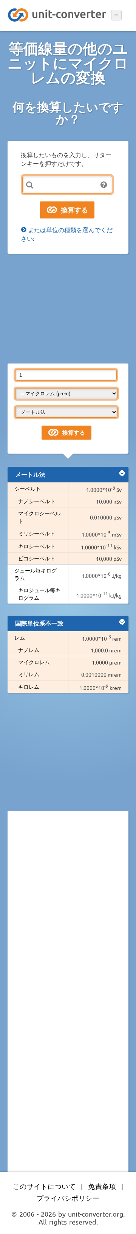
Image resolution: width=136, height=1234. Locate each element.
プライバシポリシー (68, 1198)
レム (19, 637)
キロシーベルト (36, 546)
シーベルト (27, 488)
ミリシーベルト (36, 533)
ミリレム (28, 674)
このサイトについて (44, 1186)
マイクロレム (34, 661)
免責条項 (102, 1186)
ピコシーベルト (36, 558)
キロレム (28, 686)
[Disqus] (68, 920)
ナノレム (28, 649)
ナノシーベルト (36, 501)
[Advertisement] (68, 308)
